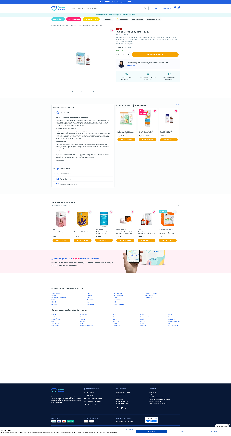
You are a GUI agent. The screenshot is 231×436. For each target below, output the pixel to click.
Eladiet (170, 315)
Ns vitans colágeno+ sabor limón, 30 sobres (166, 232)
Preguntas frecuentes (94, 401)
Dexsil (142, 319)
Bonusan (90, 300)
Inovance (117, 300)
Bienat (115, 317)
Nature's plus (56, 319)
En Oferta (152, 395)
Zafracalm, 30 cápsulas (81, 232)
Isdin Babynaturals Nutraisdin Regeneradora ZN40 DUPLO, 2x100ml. (126, 132)
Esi (169, 323)
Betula (115, 315)
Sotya (53, 300)
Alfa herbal (118, 293)
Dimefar (142, 323)
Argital (82, 323)
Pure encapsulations (152, 293)
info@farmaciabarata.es (94, 398)
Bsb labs (116, 321)
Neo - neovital (119, 304)
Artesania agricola (86, 326)
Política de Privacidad (123, 403)
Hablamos (131, 65)
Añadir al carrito (156, 54)
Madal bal (83, 315)
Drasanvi (143, 326)
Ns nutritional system (58, 298)
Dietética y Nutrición (62, 25)
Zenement (148, 298)
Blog (117, 397)
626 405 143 (90, 395)
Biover (115, 319)
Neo (88, 298)
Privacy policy (129, 429)
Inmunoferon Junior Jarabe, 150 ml (166, 132)
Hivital (53, 302)
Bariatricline (118, 295)
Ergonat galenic (174, 321)
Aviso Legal (119, 399)
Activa (82, 319)
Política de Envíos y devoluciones (159, 399)
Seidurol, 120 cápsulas (60, 232)
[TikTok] (126, 408)
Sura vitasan (149, 295)
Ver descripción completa (124, 44)
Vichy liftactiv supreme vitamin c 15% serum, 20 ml (146, 232)
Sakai (53, 321)
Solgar (53, 295)
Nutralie (89, 295)
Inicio (53, 25)
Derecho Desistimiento (156, 401)
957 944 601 (90, 392)
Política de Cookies (122, 401)
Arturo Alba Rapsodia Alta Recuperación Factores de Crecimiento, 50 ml (125, 232)
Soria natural (55, 323)
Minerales (74, 25)
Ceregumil (116, 326)
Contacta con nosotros (123, 393)
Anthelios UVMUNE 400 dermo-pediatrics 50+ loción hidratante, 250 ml (147, 132)
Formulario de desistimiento (157, 403)
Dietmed (143, 321)
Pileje (88, 293)
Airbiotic (83, 321)
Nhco (89, 302)
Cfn (115, 298)
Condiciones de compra (156, 397)
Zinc (79, 25)
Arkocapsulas (56, 293)
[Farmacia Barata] (58, 8)
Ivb (115, 302)
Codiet (142, 315)
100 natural (55, 326)
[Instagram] (122, 408)
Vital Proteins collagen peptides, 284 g (102, 232)
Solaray (54, 304)
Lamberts (90, 304)
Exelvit (53, 315)
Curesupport (144, 317)
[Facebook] (117, 408)
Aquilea (54, 317)
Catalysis (116, 323)
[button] (178, 8)
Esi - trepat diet (173, 326)
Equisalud (171, 317)
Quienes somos (121, 395)
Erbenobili (171, 319)
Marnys (82, 317)
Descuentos (152, 393)
